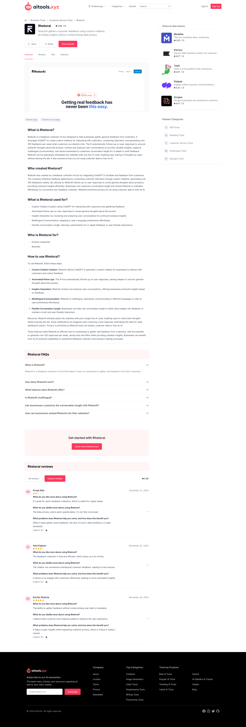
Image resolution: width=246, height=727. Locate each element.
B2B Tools (175, 127)
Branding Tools (177, 135)
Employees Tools (178, 151)
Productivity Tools (135, 699)
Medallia (178, 34)
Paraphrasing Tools (135, 689)
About (96, 674)
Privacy (96, 689)
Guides (195, 684)
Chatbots (130, 674)
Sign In (204, 6)
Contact (96, 679)
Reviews (42, 54)
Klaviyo (178, 50)
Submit (132, 6)
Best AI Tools (165, 674)
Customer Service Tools (61, 20)
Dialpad (178, 81)
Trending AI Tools (167, 684)
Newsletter (98, 694)
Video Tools (132, 684)
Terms (96, 684)
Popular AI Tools (167, 679)
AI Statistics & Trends (202, 679)
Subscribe (73, 691)
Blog (194, 689)
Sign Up (216, 6)
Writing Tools (132, 694)
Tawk (177, 65)
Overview (29, 54)
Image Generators (134, 679)
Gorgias (178, 97)
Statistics (64, 54)
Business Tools (37, 20)
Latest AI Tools (166, 689)
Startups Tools (177, 158)
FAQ (53, 54)
